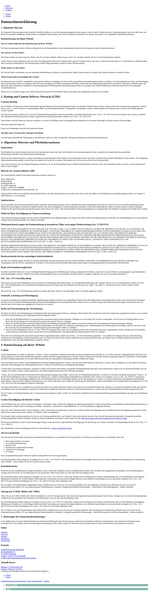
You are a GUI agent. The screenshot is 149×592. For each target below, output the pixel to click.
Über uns (9, 8)
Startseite (4, 532)
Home (8, 6)
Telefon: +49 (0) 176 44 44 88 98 (13, 556)
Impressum (5, 539)
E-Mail (8, 589)
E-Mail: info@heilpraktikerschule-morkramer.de (18, 558)
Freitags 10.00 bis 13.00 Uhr (11, 569)
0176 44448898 (11, 585)
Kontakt (9, 10)
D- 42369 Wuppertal (8, 554)
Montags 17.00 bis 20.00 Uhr (12, 567)
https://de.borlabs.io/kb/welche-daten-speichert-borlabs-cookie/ (104, 418)
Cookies (46, 581)
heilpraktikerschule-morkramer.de (13, 581)
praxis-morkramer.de (34, 581)
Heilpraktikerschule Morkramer (12, 550)
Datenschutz (5, 541)
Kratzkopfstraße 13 (8, 552)
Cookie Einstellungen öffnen (61, 428)
